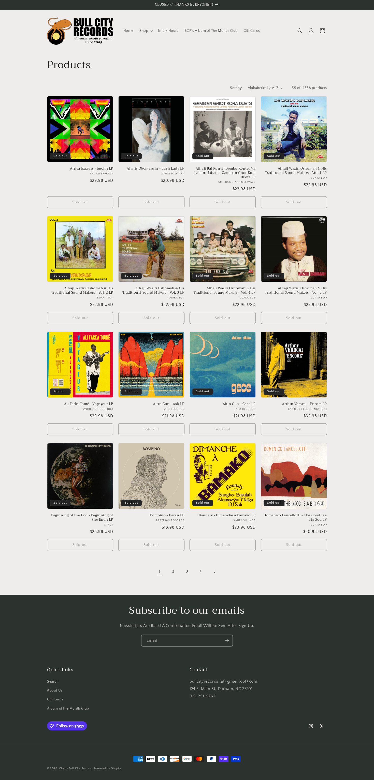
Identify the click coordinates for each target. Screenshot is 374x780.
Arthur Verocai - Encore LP (304, 404)
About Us (55, 690)
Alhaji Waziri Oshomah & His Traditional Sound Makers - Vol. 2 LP (82, 290)
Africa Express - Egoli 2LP (91, 169)
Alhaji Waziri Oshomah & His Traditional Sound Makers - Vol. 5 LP (296, 290)
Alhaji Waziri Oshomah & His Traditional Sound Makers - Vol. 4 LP (225, 290)
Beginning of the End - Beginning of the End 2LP (82, 517)
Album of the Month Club (68, 709)
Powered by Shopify (107, 768)
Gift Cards (55, 699)
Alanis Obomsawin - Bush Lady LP (155, 169)
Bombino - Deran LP (167, 515)
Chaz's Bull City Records (76, 768)
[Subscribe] (227, 641)
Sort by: (236, 88)
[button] (145, 30)
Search (53, 682)
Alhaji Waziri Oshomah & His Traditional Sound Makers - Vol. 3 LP (153, 290)
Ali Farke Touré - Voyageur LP (88, 404)
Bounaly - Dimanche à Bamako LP (227, 515)
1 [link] (159, 571)
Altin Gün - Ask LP (168, 404)
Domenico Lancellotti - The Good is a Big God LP (295, 517)
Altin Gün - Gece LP (239, 404)
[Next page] (214, 571)
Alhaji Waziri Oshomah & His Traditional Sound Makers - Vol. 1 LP (296, 171)
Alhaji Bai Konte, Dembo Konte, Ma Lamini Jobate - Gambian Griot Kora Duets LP (225, 173)
